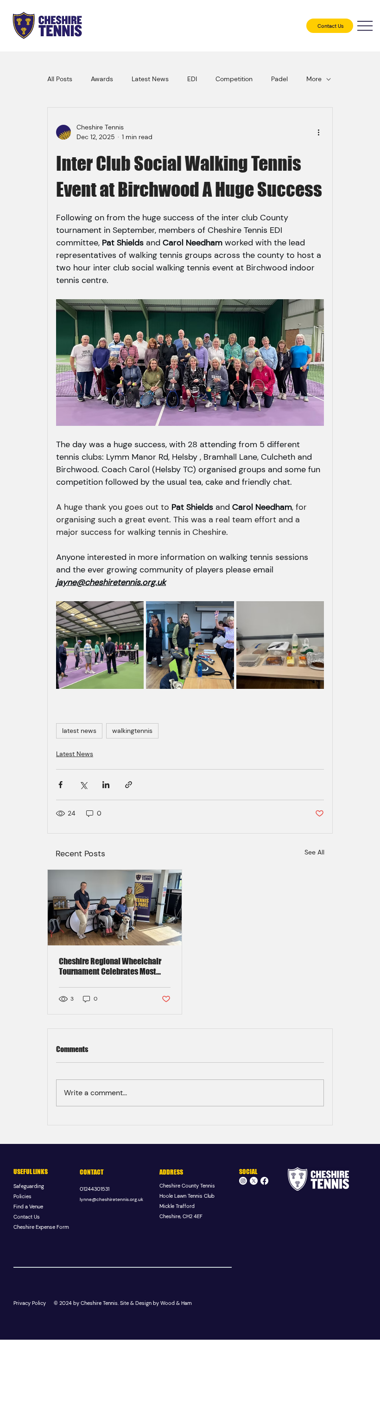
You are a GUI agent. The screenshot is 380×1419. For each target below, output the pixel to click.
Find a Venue (28, 1206)
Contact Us (26, 1217)
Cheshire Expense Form (41, 1227)
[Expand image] (100, 645)
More (314, 79)
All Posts (59, 79)
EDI (192, 79)
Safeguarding (29, 1186)
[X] (254, 1181)
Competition (234, 79)
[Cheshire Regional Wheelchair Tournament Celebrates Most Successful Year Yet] (115, 907)
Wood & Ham (176, 1303)
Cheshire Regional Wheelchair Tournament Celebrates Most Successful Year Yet (110, 966)
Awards (102, 79)
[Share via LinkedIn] (105, 784)
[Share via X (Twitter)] (83, 784)
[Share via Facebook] (60, 784)
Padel (279, 79)
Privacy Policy (29, 1303)
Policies (22, 1196)
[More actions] (318, 132)
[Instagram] (243, 1181)
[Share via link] (128, 784)
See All (314, 852)
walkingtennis (132, 730)
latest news (79, 730)
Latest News (150, 79)
